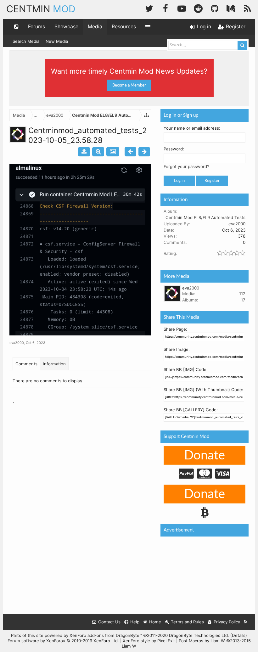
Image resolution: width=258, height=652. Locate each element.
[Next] (144, 151)
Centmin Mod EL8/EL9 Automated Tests (205, 217)
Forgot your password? (186, 166)
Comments (26, 363)
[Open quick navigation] (16, 27)
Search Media (26, 41)
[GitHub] (214, 7)
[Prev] (130, 151)
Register (212, 180)
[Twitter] (149, 7)
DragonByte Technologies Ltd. (199, 635)
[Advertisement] (127, 434)
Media (95, 27)
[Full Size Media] (98, 151)
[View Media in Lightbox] (112, 151)
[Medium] (230, 7)
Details (238, 635)
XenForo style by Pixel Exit (149, 640)
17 (243, 299)
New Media (57, 41)
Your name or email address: (192, 128)
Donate (204, 455)
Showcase (66, 27)
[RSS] (247, 7)
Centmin (41, 8)
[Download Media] (84, 151)
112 (242, 293)
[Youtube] (181, 7)
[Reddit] (198, 7)
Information (54, 363)
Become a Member (129, 85)
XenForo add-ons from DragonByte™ (106, 635)
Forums (36, 27)
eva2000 (16, 342)
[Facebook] (165, 7)
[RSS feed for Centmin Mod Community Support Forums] (246, 621)
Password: (174, 148)
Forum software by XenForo (63, 640)
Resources (124, 27)
